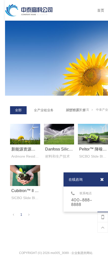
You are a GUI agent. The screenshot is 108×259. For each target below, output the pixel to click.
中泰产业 (102, 110)
